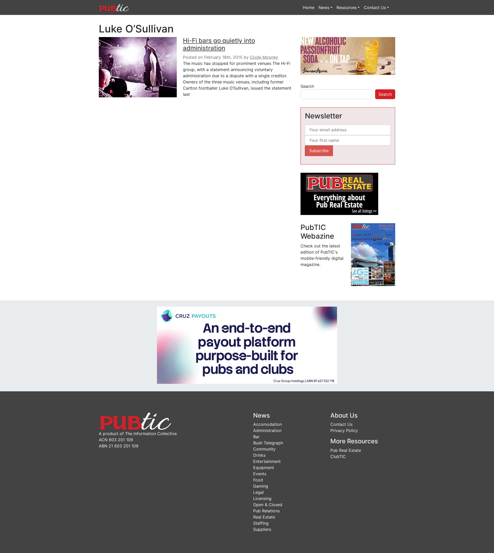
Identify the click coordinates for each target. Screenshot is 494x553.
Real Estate (264, 517)
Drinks (259, 455)
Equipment (263, 467)
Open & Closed (267, 504)
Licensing (262, 498)
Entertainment (267, 461)
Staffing (261, 523)
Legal (258, 492)
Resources (347, 7)
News (324, 7)
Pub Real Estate (345, 450)
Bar (256, 436)
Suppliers (262, 529)
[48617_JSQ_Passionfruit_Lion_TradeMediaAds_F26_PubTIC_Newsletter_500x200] (348, 55)
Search (307, 86)
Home (308, 7)
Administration (267, 430)
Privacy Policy (344, 430)
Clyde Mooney (264, 57)
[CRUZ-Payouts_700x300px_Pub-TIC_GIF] (247, 344)
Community (264, 449)
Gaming (260, 486)
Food (258, 479)
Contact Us (375, 7)
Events (259, 473)
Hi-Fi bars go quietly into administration (219, 44)
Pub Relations (266, 510)
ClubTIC (338, 456)
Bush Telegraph (268, 442)
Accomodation (267, 424)
